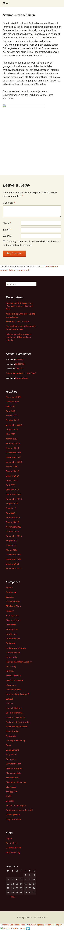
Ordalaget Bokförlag (15, 740)
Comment (9, 203)
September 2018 (14, 462)
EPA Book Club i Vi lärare (17, 321)
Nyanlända (11, 736)
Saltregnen (11, 759)
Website (7, 236)
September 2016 (14, 499)
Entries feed (11, 843)
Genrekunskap (13, 652)
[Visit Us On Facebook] (13, 928)
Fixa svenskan (12, 620)
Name (7, 223)
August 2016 (12, 503)
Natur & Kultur (12, 731)
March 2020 (11, 415)
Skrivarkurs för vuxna (16, 782)
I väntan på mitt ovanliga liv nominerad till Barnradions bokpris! (19, 337)
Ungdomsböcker (13, 819)
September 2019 (14, 425)
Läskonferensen (13, 689)
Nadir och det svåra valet (17, 722)
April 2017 (10, 485)
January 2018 (12, 471)
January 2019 (12, 448)
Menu (6, 3)
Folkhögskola (12, 629)
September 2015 (14, 536)
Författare (10, 643)
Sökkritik (10, 801)
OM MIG (19, 359)
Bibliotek (10, 597)
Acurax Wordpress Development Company (45, 925)
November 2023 (13, 397)
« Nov (12, 897)
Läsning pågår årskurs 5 (17, 694)
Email (7, 229)
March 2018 (11, 466)
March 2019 (11, 439)
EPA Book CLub (13, 606)
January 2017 (12, 490)
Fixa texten (11, 625)
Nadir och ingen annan (16, 726)
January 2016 (12, 522)
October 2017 (12, 476)
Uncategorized (13, 815)
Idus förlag (11, 666)
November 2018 (13, 457)
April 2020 (10, 411)
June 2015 (11, 545)
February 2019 (13, 443)
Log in (9, 838)
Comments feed (13, 848)
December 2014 (13, 554)
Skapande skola (13, 773)
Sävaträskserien (13, 764)
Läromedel (11, 685)
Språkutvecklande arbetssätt (19, 810)
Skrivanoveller (12, 777)
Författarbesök (13, 638)
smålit (8, 796)
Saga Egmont (12, 750)
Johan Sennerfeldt (14, 373)
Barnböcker (11, 592)
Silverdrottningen (14, 768)
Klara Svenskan (13, 675)
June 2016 (11, 508)
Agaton (9, 587)
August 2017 (12, 480)
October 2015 (12, 531)
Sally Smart (11, 754)
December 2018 (13, 452)
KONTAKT (20, 364)
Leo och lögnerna (14, 713)
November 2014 (13, 559)
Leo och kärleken (14, 708)
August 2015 (12, 540)
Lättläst (9, 699)
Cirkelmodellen (13, 601)
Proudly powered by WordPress (32, 917)
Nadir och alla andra (15, 717)
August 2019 (12, 429)
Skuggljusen (11, 791)
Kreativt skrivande (14, 680)
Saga (8, 745)
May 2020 (10, 406)
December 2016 (13, 494)
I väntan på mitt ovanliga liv (19, 662)
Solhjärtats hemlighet (16, 805)
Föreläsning (11, 634)
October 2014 (12, 564)
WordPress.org (13, 852)
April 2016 (10, 513)
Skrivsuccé (11, 787)
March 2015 (11, 550)
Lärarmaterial (21, 378)
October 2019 (12, 420)
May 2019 (10, 434)
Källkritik (10, 671)
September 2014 (14, 568)
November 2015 (13, 527)
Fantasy (10, 611)
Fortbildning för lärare (16, 648)
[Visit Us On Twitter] (28, 928)
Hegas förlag (12, 657)
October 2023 (12, 401)
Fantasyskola (12, 615)
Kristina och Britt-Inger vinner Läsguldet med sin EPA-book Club (19, 306)
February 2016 (13, 517)
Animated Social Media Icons (13, 925)
